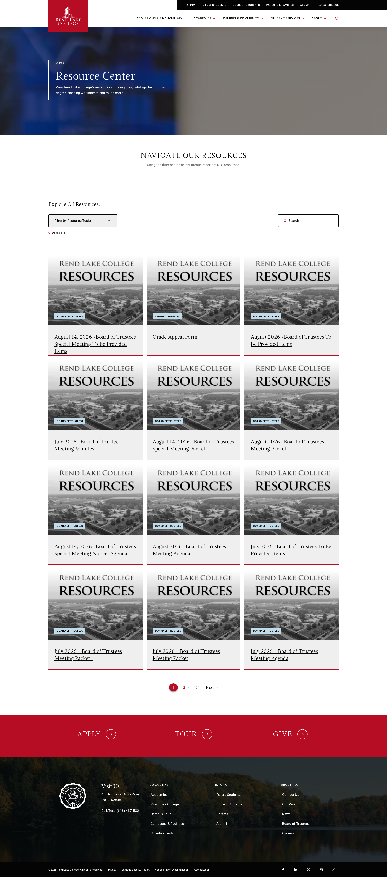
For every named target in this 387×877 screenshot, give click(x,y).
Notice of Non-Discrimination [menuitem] (172, 869)
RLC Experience (328, 5)
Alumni (305, 5)
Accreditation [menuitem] (202, 869)
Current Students (246, 5)
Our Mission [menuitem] (291, 804)
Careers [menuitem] (288, 833)
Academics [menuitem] (159, 795)
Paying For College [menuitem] (165, 804)
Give (282, 734)
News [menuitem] (286, 814)
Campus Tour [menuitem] (161, 814)
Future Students (214, 5)
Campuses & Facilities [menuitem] (167, 824)
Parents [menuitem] (222, 814)
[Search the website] (337, 18)
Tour (186, 734)
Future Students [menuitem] (228, 795)
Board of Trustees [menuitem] (296, 824)
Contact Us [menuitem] (290, 795)
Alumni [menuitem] (221, 824)
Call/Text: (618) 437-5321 (121, 811)
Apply (190, 5)
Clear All (59, 233)
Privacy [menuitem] (112, 869)
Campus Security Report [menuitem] (136, 869)
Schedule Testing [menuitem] (164, 833)
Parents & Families (280, 5)
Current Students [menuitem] (229, 804)
